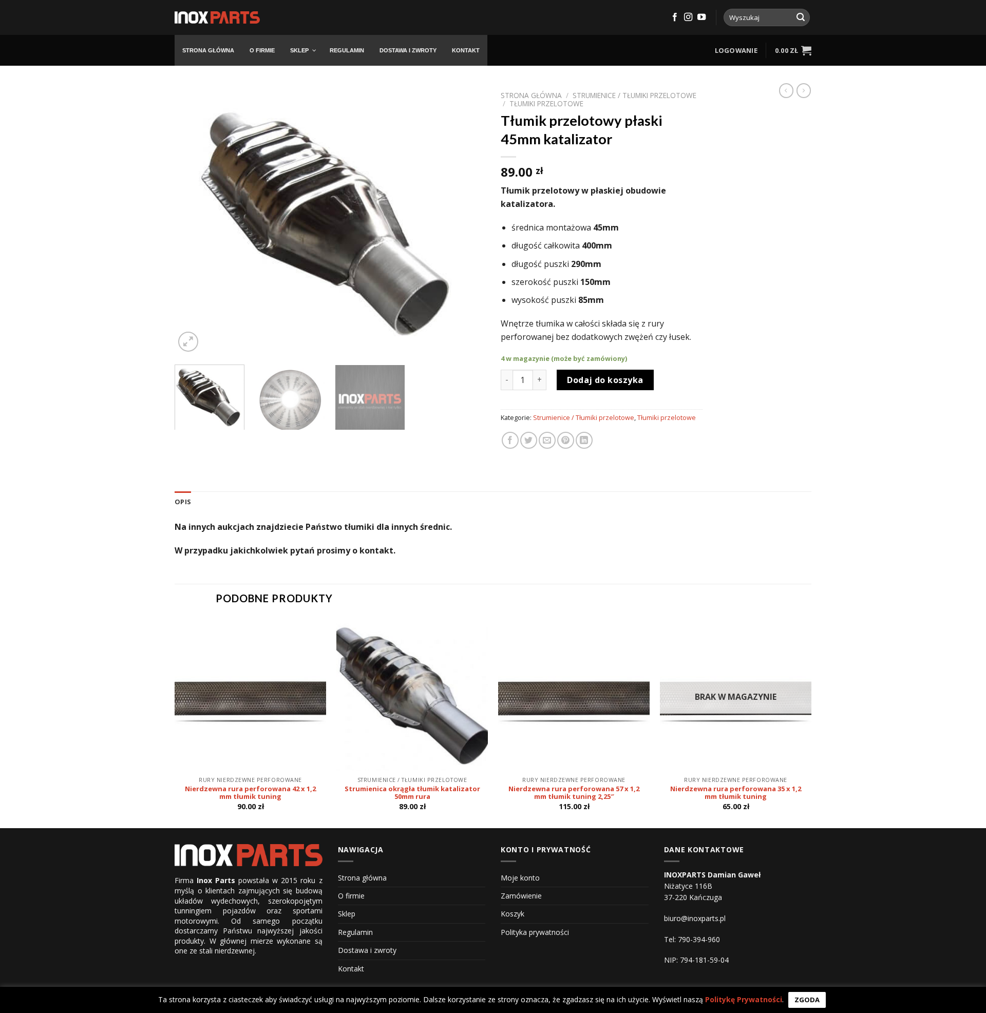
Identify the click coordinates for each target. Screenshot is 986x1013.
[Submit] (800, 17)
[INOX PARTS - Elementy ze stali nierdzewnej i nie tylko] (217, 17)
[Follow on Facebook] (675, 17)
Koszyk (512, 914)
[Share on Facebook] (510, 440)
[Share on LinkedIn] (584, 440)
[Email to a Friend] (547, 440)
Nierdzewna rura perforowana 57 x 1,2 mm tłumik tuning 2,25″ (573, 793)
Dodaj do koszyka (605, 380)
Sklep (346, 914)
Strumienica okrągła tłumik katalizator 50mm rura (412, 793)
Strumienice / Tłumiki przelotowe (634, 95)
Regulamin (355, 932)
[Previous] (193, 220)
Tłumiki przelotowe (546, 103)
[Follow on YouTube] (701, 17)
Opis (183, 501)
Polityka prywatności (535, 932)
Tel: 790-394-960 (692, 939)
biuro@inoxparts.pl (695, 918)
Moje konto (520, 878)
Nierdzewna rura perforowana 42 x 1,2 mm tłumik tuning (250, 793)
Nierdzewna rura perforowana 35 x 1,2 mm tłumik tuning (735, 793)
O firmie (351, 896)
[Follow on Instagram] (688, 17)
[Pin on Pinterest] (565, 440)
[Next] (466, 220)
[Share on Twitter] (528, 440)
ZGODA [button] (807, 999)
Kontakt (351, 968)
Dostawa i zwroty (367, 950)
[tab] (183, 501)
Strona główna (531, 95)
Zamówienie (521, 896)
